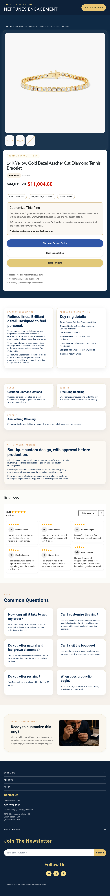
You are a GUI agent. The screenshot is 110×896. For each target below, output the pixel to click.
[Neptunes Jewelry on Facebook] (49, 873)
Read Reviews (55, 263)
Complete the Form (12, 801)
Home (9, 26)
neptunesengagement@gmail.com (18, 810)
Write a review (88, 513)
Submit (100, 852)
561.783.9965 (12, 805)
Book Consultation (94, 7)
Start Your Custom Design (55, 243)
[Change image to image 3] (30, 140)
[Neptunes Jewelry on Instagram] (56, 873)
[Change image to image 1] (9, 140)
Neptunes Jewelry (24, 884)
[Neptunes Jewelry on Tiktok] (63, 873)
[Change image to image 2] (20, 140)
